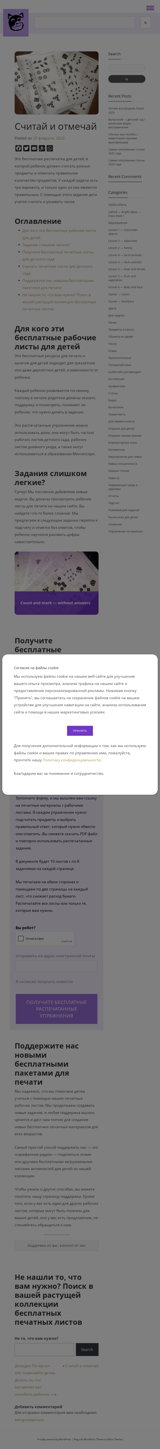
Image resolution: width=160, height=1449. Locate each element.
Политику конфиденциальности (72, 759)
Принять (80, 731)
